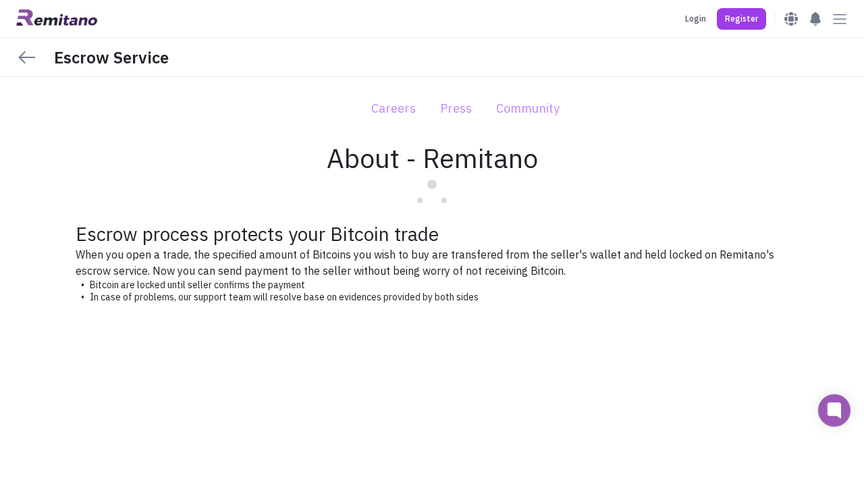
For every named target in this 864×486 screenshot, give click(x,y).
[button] (741, 19)
